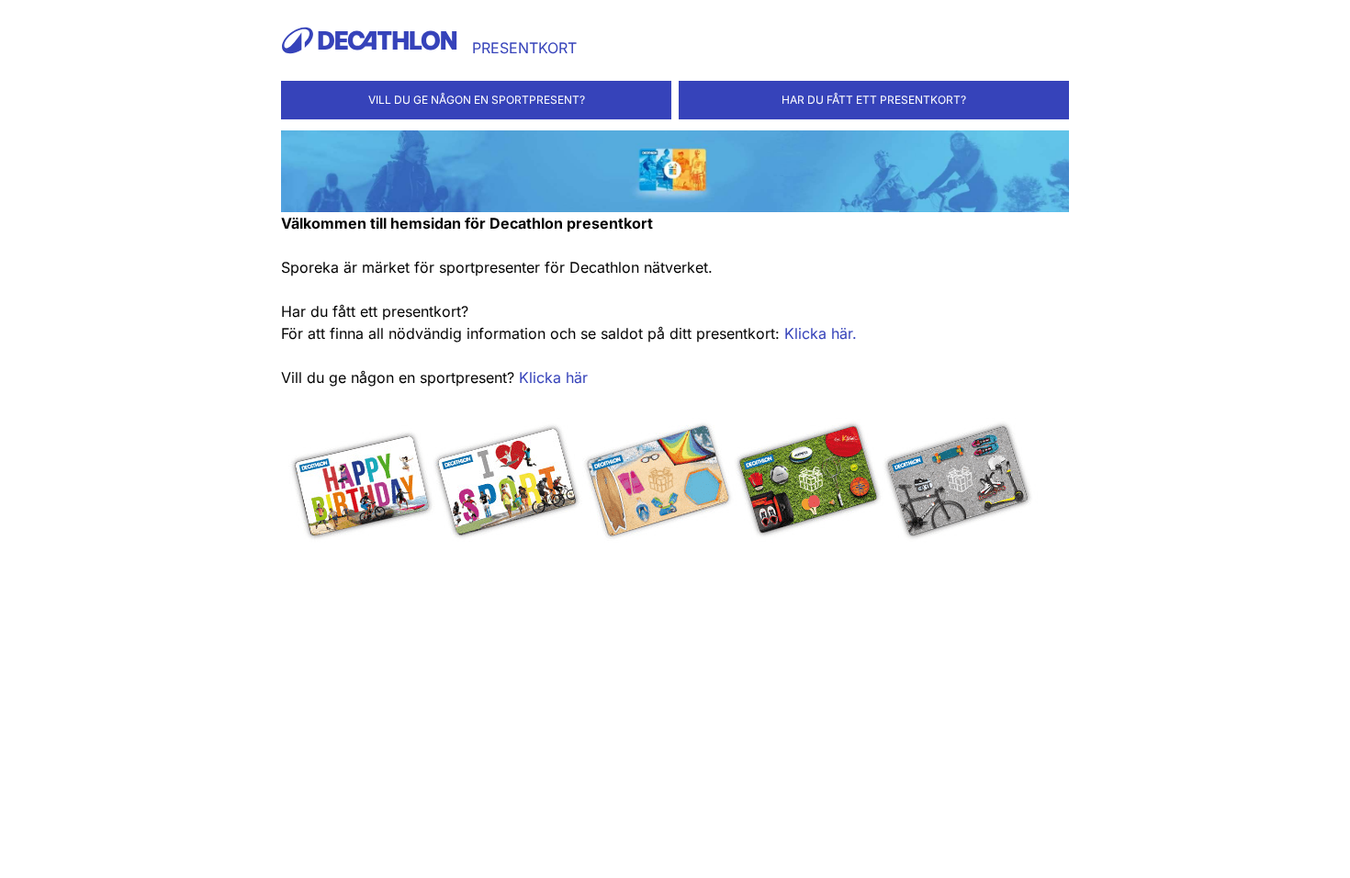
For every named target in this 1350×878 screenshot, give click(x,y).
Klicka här (553, 377)
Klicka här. (820, 333)
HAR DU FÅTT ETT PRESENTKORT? (874, 100)
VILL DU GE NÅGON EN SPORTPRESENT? (476, 100)
